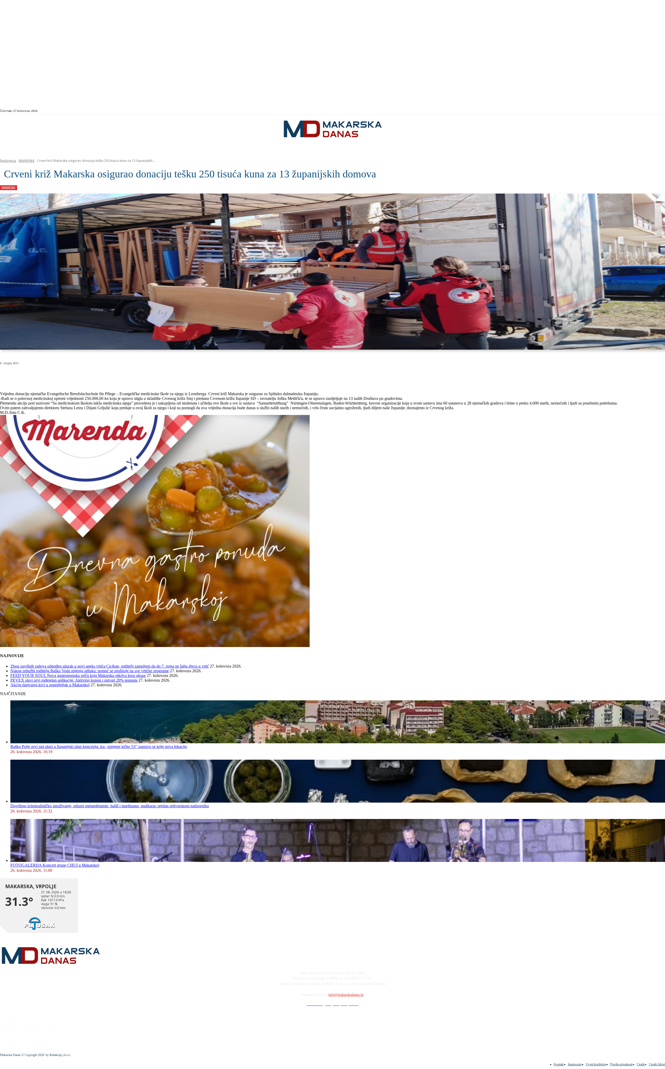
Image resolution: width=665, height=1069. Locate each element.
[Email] (101, 376)
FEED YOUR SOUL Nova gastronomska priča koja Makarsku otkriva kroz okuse (78, 675)
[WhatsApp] (83, 376)
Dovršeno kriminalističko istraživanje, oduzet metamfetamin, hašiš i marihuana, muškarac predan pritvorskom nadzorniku (109, 806)
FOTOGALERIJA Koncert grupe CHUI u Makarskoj (54, 865)
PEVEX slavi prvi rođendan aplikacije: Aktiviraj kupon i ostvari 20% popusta (73, 680)
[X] (64, 376)
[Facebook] (623, 111)
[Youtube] (641, 111)
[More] (139, 376)
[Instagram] (629, 111)
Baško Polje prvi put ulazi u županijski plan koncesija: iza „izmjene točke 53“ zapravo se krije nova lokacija (98, 746)
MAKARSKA (27, 160)
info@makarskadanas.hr (346, 995)
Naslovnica (8, 160)
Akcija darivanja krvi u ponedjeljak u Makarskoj (50, 685)
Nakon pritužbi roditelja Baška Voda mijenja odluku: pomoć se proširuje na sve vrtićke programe (89, 671)
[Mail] (635, 111)
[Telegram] (120, 376)
